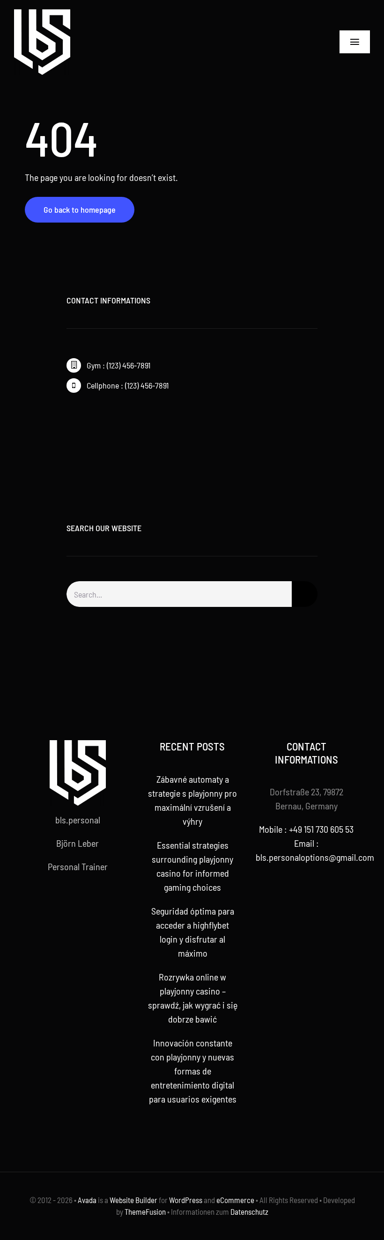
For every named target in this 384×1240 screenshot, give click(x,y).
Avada (87, 1199)
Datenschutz (249, 1211)
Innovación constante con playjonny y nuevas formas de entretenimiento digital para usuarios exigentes (192, 1070)
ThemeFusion (145, 1211)
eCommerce (235, 1199)
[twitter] (84, 419)
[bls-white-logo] (42, 14)
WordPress (185, 1199)
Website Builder (133, 1199)
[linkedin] (108, 900)
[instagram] (99, 419)
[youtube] (93, 900)
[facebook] (69, 419)
